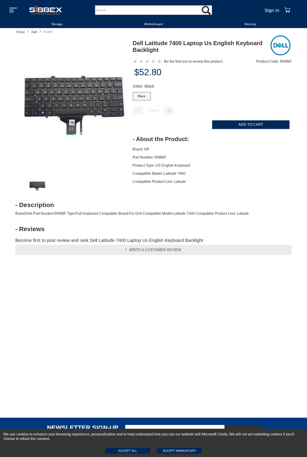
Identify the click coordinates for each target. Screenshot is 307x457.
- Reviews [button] (30, 229)
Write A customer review (155, 250)
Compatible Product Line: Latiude (159, 181)
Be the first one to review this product (193, 61)
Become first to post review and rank (109, 240)
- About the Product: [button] (161, 139)
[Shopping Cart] (287, 10)
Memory (250, 24)
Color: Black (143, 86)
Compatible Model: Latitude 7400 (159, 173)
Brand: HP (141, 149)
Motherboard (153, 24)
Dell (34, 32)
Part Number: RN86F (149, 157)
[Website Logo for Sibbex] (45, 10)
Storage (56, 24)
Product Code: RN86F (274, 61)
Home (20, 32)
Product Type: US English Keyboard (161, 165)
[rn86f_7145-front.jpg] (74, 105)
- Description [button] (34, 205)
